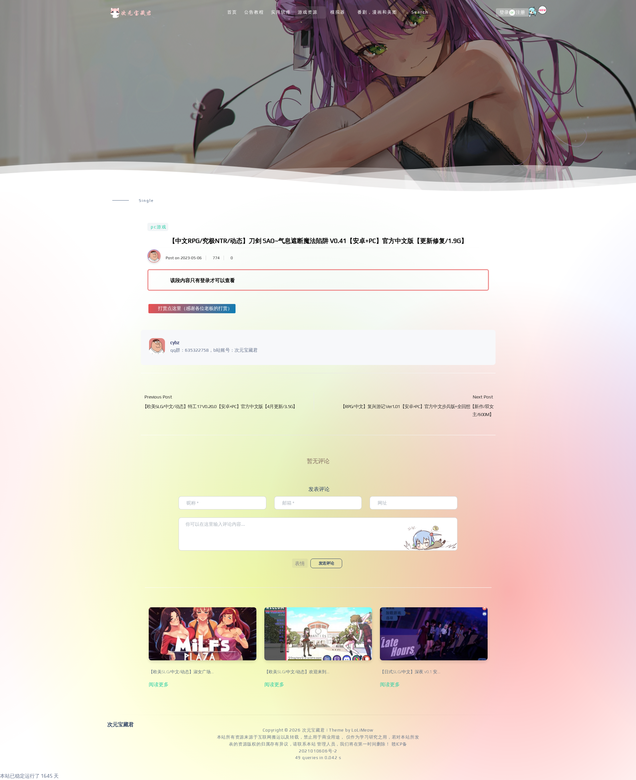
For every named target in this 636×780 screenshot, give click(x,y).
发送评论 (326, 563)
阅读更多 (159, 684)
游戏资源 (308, 12)
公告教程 (254, 12)
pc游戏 (159, 226)
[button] (300, 563)
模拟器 (337, 12)
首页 (232, 12)
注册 (520, 12)
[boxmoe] (131, 12)
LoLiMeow (362, 730)
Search (419, 12)
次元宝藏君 (313, 730)
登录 (504, 12)
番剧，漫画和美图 (377, 12)
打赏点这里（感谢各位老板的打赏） (195, 308)
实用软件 (281, 12)
